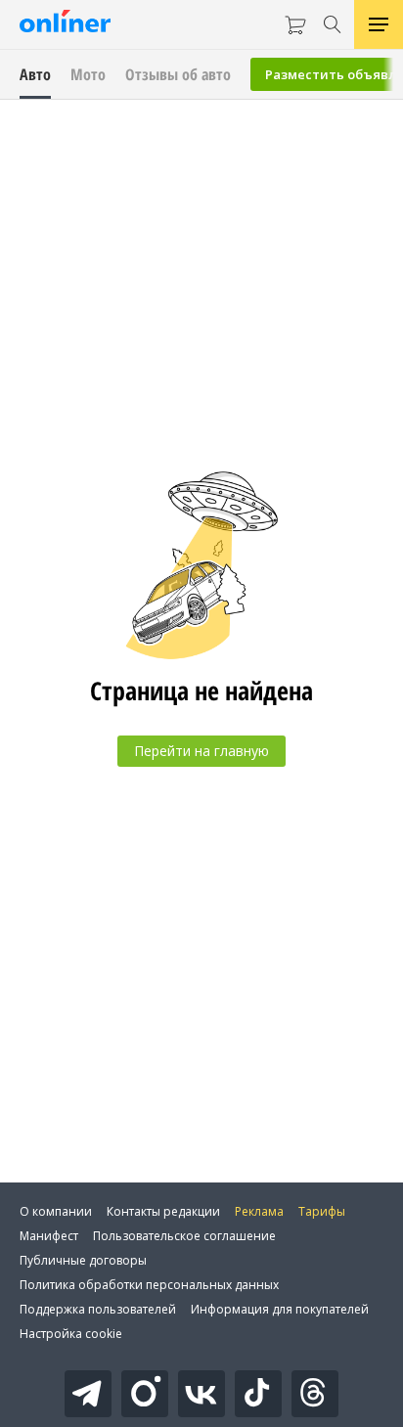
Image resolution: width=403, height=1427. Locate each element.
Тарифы (321, 1211)
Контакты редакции (163, 1211)
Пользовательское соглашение (184, 1235)
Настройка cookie (71, 1333)
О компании (56, 1211)
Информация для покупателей (280, 1309)
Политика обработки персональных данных (149, 1284)
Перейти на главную (201, 750)
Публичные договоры (83, 1260)
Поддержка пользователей (98, 1309)
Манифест (49, 1235)
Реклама (259, 1211)
